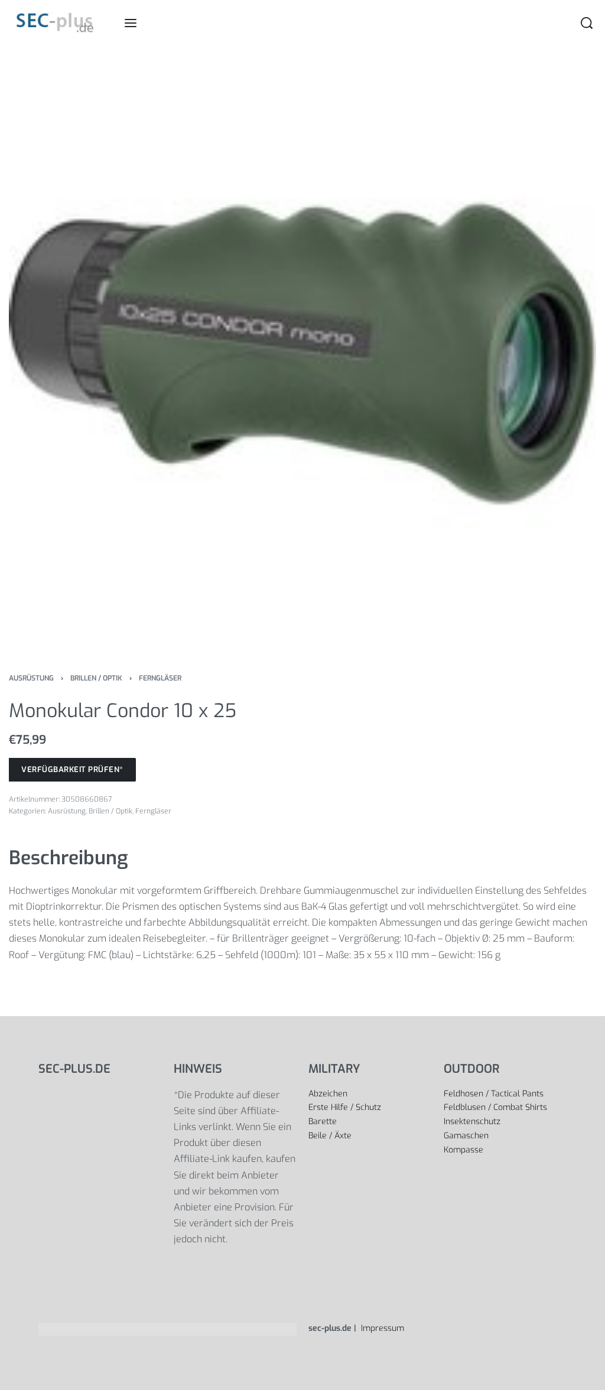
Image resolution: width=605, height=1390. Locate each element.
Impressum (381, 1328)
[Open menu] (130, 23)
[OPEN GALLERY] (302, 351)
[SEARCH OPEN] (586, 23)
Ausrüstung (31, 678)
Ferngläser (160, 678)
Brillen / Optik (96, 678)
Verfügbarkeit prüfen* (72, 769)
